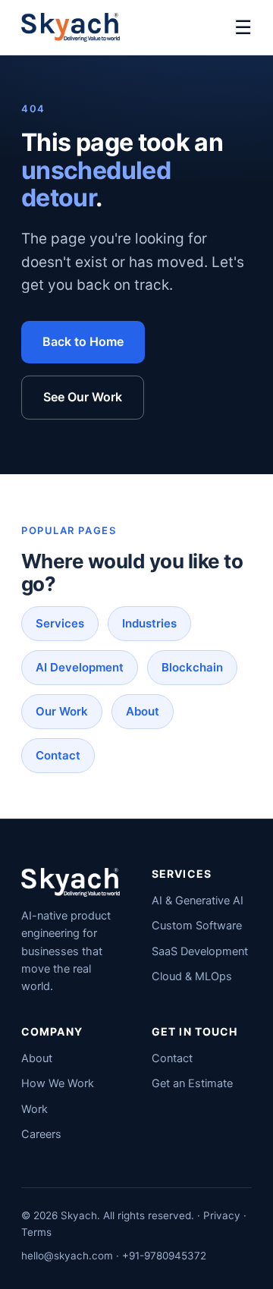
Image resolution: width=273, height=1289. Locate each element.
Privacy (221, 1215)
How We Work (57, 1083)
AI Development (80, 667)
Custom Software (197, 925)
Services (60, 623)
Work (34, 1109)
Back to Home (83, 341)
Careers (41, 1134)
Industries (149, 623)
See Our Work (82, 396)
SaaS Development (200, 951)
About (142, 711)
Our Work (62, 711)
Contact (58, 755)
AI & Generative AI (197, 900)
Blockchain (192, 667)
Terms (36, 1232)
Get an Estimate (192, 1083)
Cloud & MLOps (192, 976)
